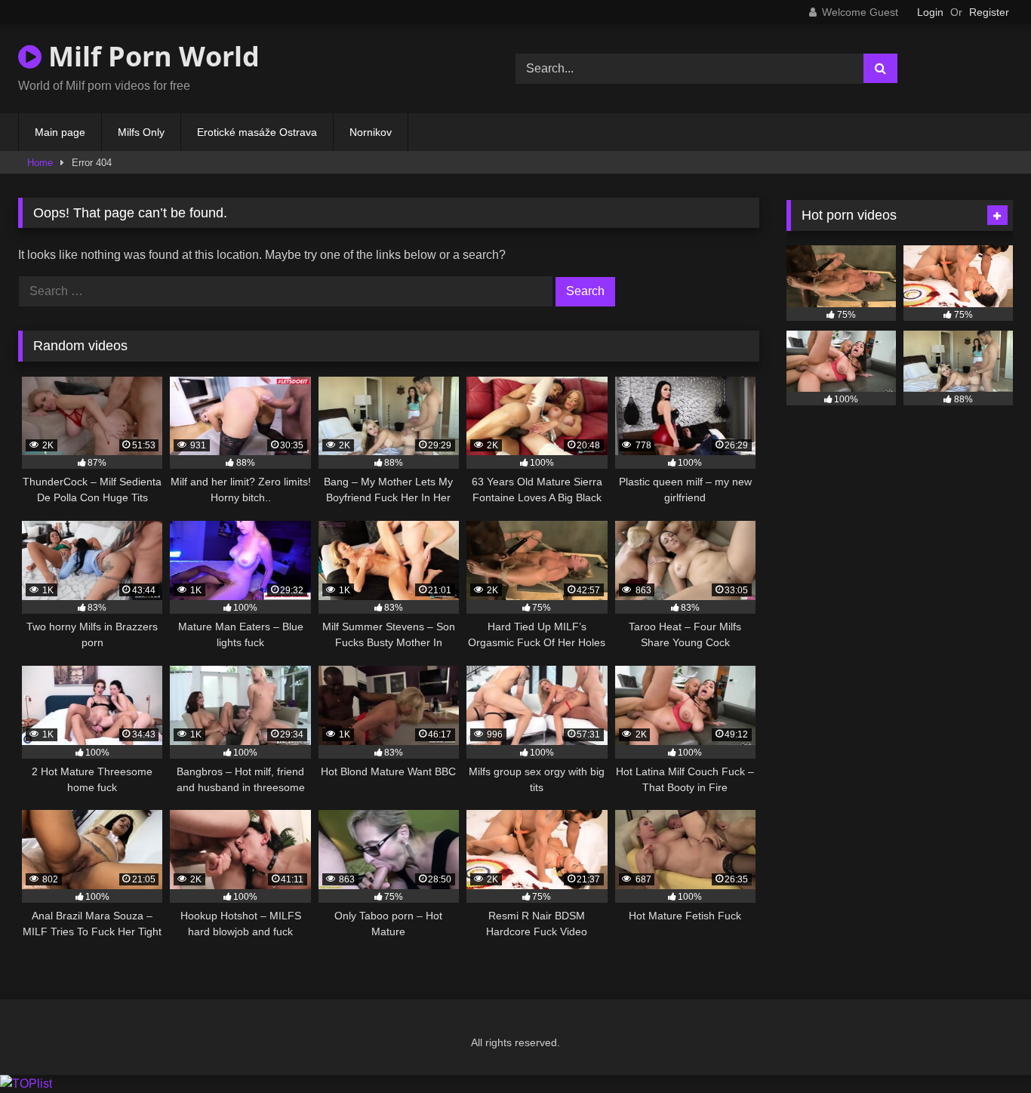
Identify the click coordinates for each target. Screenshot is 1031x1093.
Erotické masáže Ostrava (257, 132)
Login (930, 12)
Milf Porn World (151, 56)
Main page (60, 132)
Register (989, 12)
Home (40, 162)
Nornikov (370, 132)
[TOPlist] (26, 1083)
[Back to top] (984, 1048)
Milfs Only (141, 132)
